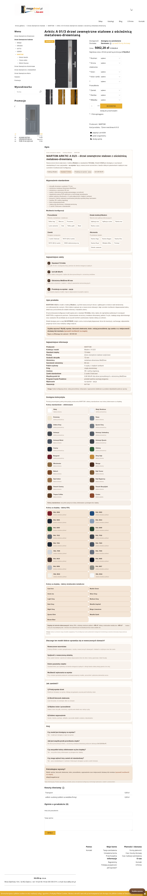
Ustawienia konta (110, 853)
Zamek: (92, 90)
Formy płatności (136, 850)
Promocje (17, 80)
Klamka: (93, 95)
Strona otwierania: (93, 65)
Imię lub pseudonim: (51, 811)
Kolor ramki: (94, 77)
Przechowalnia (111, 856)
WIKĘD (19, 43)
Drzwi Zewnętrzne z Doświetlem (25, 70)
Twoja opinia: (48, 818)
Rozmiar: (93, 58)
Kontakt (89, 850)
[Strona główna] (71, 10)
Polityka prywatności (109, 865)
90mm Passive (23, 63)
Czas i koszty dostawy (134, 853)
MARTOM (20, 54)
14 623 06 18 (40, 882)
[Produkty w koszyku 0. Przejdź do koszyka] (131, 10)
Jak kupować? (112, 868)
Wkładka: (93, 100)
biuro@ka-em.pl (70, 882)
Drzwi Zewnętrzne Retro (22, 73)
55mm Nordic (23, 57)
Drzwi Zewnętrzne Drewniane (24, 36)
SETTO (19, 49)
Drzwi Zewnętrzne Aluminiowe (24, 66)
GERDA (19, 51)
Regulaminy (112, 862)
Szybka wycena (137, 891)
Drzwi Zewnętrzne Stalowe (23, 39)
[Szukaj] (40, 92)
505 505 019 (52, 882)
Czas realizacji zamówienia (132, 856)
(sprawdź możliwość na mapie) (75, 331)
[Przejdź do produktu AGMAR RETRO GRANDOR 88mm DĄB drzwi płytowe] (32, 120)
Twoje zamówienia (110, 850)
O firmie (139, 865)
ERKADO (20, 46)
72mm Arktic (23, 60)
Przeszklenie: (94, 83)
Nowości (17, 77)
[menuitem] (100, 21)
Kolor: (92, 72)
